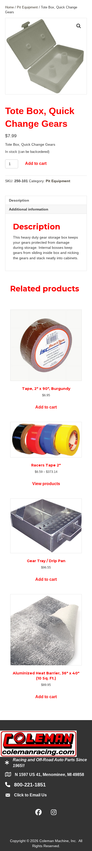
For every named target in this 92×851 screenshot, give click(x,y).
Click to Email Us (30, 795)
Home (9, 7)
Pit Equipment (27, 7)
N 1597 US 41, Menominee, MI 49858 (49, 774)
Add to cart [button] (46, 407)
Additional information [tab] (28, 209)
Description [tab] (19, 200)
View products (46, 484)
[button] (78, 26)
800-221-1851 (30, 784)
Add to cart (36, 163)
